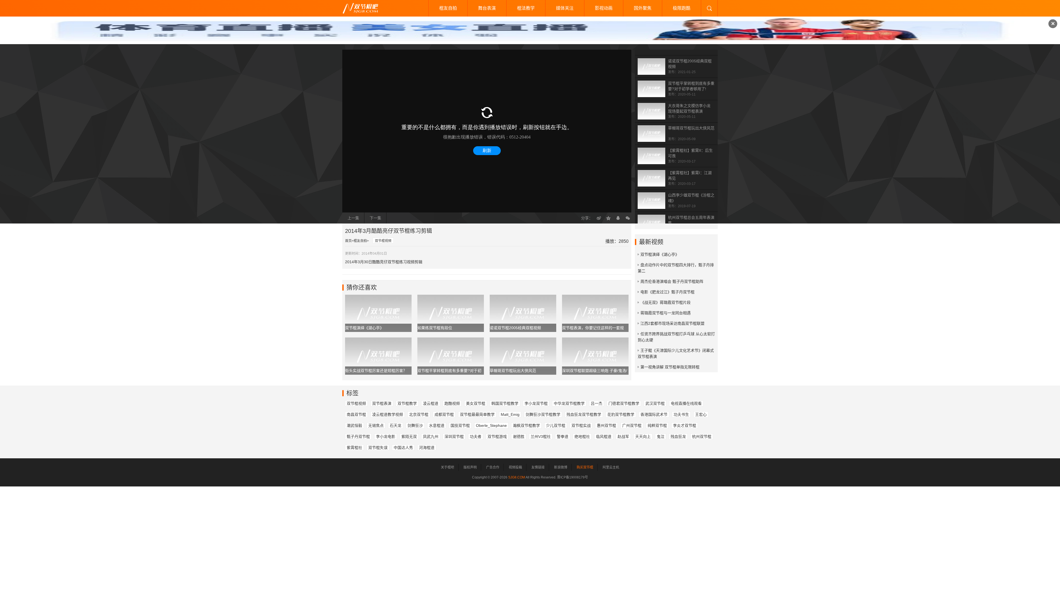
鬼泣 (660, 436)
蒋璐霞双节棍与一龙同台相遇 (665, 313)
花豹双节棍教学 (620, 414)
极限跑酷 (681, 8)
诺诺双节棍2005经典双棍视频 (515, 328)
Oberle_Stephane (491, 425)
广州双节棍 (632, 425)
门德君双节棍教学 (623, 403)
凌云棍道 (430, 403)
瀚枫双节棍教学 (526, 425)
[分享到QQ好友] (618, 218)
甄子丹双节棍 (358, 436)
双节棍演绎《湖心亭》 (364, 328)
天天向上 (643, 436)
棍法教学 (526, 8)
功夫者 (475, 436)
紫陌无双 (409, 436)
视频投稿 (515, 467)
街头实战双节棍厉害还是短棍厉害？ (376, 370)
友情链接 (538, 467)
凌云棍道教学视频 (387, 414)
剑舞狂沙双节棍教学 (543, 414)
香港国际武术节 (653, 414)
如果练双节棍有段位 (434, 328)
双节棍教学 (407, 403)
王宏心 (701, 414)
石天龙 (395, 425)
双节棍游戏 (497, 436)
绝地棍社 (582, 436)
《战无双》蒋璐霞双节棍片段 (665, 302)
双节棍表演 (381, 403)
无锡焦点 (376, 425)
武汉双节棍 (655, 403)
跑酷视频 (452, 403)
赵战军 (623, 436)
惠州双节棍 (606, 425)
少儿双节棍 (555, 425)
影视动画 (604, 8)
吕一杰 (596, 403)
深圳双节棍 (454, 436)
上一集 (353, 218)
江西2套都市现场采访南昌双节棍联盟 (672, 323)
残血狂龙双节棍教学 (583, 414)
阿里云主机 (611, 467)
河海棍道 (426, 447)
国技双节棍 (460, 425)
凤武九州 (430, 436)
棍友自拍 (448, 8)
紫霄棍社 (354, 447)
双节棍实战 (581, 425)
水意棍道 (436, 425)
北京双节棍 (418, 414)
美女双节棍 (475, 403)
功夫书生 (681, 414)
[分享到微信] (627, 218)
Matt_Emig (510, 414)
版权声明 (470, 467)
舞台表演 (487, 8)
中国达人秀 (403, 447)
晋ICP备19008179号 (572, 477)
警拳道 (562, 436)
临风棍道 (603, 436)
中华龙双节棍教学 (569, 403)
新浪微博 (560, 467)
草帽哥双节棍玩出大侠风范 (691, 128)
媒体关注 (565, 8)
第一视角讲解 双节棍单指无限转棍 (669, 367)
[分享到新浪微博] (598, 218)
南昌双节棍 (356, 414)
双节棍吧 (364, 8)
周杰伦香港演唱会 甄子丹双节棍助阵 (671, 281)
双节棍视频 (383, 241)
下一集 (375, 218)
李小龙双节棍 (536, 403)
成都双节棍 (444, 414)
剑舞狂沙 (415, 425)
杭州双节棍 (701, 436)
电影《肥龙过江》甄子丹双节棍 (667, 292)
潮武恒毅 (354, 425)
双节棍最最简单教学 (477, 414)
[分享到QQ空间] (608, 218)
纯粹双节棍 (657, 425)
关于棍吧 (447, 467)
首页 (348, 241)
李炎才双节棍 (684, 425)
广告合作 (492, 467)
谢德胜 (518, 436)
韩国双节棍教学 (504, 403)
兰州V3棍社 (541, 436)
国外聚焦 (642, 8)
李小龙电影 (385, 436)
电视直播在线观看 (686, 403)
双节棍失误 (378, 447)
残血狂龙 (678, 436)
